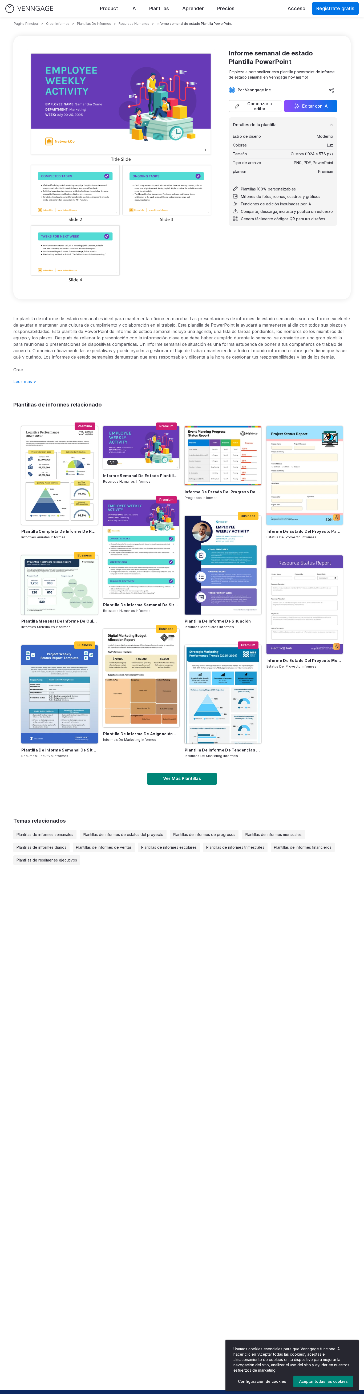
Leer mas (24, 381)
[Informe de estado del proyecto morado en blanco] (304, 604)
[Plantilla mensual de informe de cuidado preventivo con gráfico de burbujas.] (59, 585)
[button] (255, 106)
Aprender (193, 8)
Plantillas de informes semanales (45, 834)
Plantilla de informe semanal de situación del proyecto (59, 750)
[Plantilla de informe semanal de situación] (141, 549)
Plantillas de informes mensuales (273, 834)
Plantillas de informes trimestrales (235, 847)
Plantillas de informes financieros (302, 847)
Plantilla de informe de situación (218, 621)
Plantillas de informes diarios (41, 847)
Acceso (296, 8)
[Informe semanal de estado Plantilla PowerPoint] (141, 447)
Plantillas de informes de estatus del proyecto (123, 834)
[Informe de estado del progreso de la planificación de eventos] (223, 455)
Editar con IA (315, 106)
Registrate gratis (335, 8)
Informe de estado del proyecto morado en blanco (304, 660)
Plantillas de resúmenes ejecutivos (47, 860)
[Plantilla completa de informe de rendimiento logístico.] (59, 475)
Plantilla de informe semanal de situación (141, 605)
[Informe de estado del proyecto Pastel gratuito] (304, 475)
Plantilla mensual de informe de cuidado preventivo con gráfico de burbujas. (59, 621)
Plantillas (159, 8)
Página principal (26, 24)
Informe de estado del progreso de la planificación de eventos (223, 492)
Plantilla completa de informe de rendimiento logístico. (59, 531)
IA (133, 8)
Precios (225, 8)
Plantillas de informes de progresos (204, 834)
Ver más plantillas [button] (182, 778)
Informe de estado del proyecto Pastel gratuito (304, 531)
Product (109, 8)
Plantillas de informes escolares (169, 847)
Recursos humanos (134, 24)
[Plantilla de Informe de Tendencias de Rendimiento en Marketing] (223, 694)
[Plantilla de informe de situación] (223, 565)
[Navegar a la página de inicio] (29, 8)
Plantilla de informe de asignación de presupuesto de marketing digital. (141, 733)
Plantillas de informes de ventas (104, 847)
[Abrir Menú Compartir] (331, 90)
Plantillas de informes (94, 24)
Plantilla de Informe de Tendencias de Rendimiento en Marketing (223, 750)
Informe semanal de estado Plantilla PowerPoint (141, 475)
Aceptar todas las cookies (323, 1381)
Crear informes (58, 24)
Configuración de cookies (262, 1381)
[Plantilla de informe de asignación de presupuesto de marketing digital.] (141, 678)
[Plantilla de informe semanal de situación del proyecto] (59, 694)
